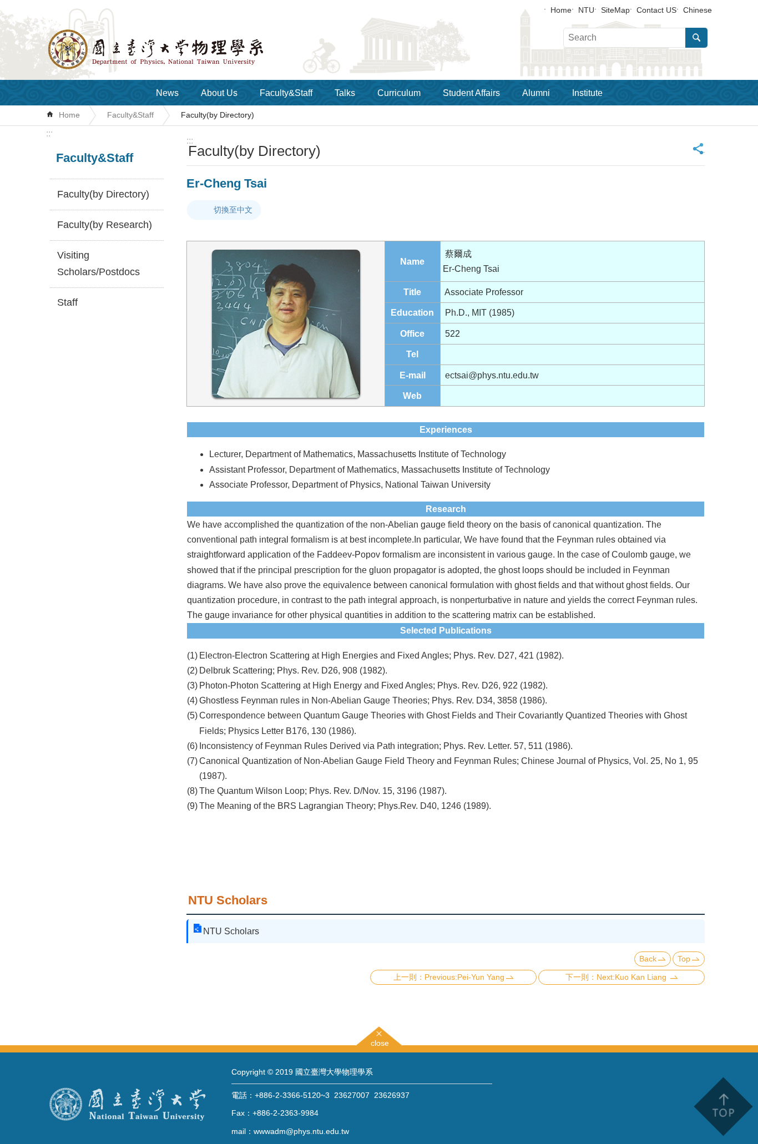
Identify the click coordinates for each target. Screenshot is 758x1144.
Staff (67, 302)
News (167, 93)
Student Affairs (471, 93)
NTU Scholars (231, 931)
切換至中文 (233, 209)
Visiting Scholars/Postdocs (98, 263)
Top (684, 958)
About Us (219, 93)
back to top (722, 1106)
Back (647, 958)
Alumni (536, 93)
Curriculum (399, 93)
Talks (345, 93)
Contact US (656, 10)
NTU (586, 10)
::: (49, 133)
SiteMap (615, 10)
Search (696, 38)
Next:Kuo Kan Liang (633, 977)
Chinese (697, 10)
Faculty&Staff (286, 93)
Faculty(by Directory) (217, 114)
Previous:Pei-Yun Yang (464, 977)
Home (561, 10)
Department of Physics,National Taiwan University (185, 49)
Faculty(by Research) (104, 224)
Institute (587, 93)
